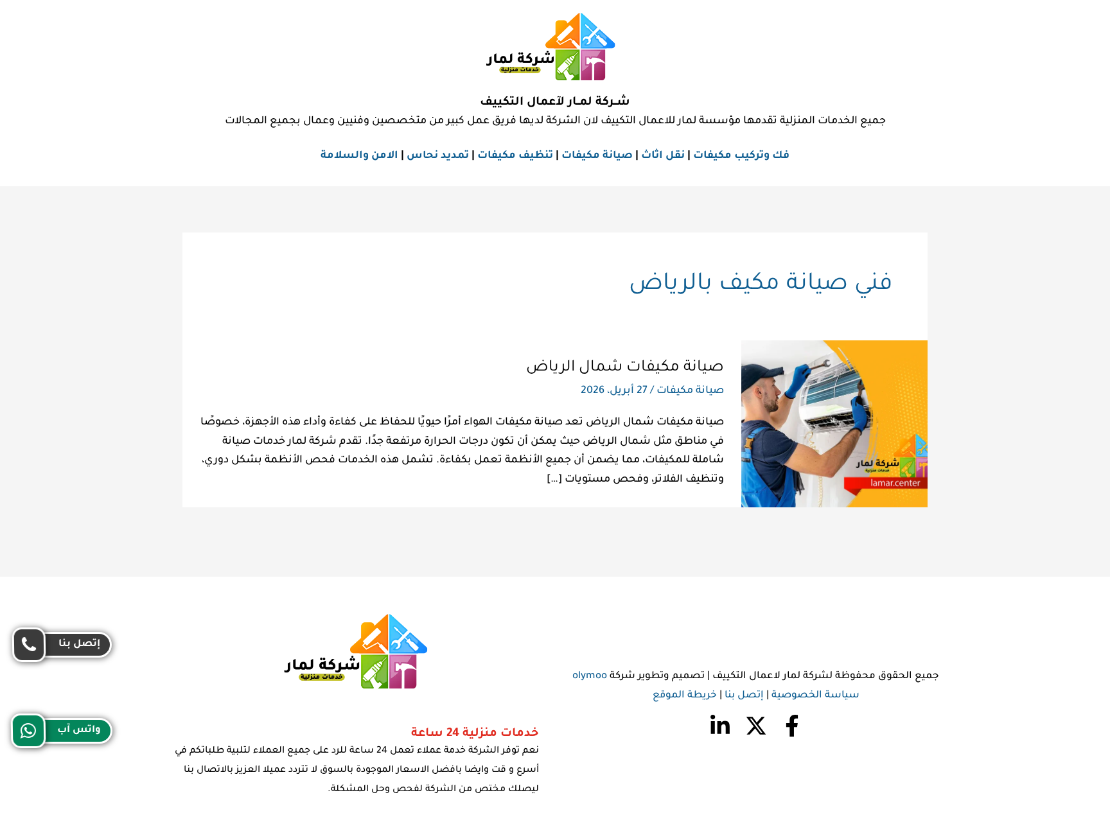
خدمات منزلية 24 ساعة (475, 734)
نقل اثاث (663, 156)
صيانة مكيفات (597, 156)
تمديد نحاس (438, 156)
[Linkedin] (720, 726)
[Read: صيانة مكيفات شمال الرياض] (834, 424)
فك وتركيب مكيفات (741, 156)
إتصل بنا (744, 695)
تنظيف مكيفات (515, 156)
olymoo (589, 676)
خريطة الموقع (685, 695)
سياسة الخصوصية (815, 695)
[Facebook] (792, 726)
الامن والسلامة (359, 156)
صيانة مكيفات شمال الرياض (625, 368)
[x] (756, 726)
